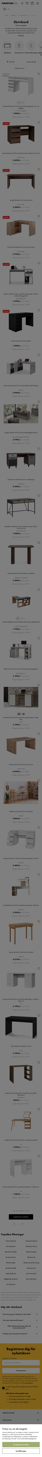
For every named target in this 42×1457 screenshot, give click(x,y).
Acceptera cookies (21, 1444)
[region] (21, 1440)
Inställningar (21, 1451)
